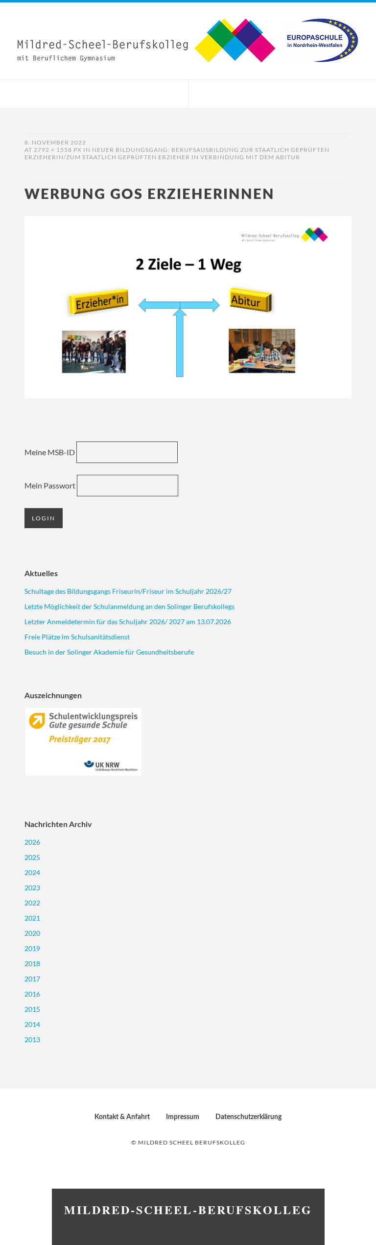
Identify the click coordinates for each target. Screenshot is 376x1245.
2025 (32, 857)
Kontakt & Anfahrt (122, 1117)
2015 (32, 1009)
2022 (32, 903)
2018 (32, 963)
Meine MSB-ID (49, 452)
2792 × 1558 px (58, 149)
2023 (32, 887)
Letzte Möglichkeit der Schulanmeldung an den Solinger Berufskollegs (129, 606)
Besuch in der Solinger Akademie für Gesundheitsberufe (109, 652)
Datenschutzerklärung (248, 1117)
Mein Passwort (49, 485)
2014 (32, 1024)
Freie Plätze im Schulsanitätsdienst (77, 637)
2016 (32, 994)
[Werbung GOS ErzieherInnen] (188, 395)
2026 (32, 842)
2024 (32, 872)
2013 (32, 1039)
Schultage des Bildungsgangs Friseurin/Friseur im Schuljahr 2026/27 (128, 591)
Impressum (182, 1117)
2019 (32, 948)
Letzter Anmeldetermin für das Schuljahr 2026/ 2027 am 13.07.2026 (127, 621)
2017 (32, 979)
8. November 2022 (55, 142)
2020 (32, 933)
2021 (32, 918)
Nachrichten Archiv (58, 825)
